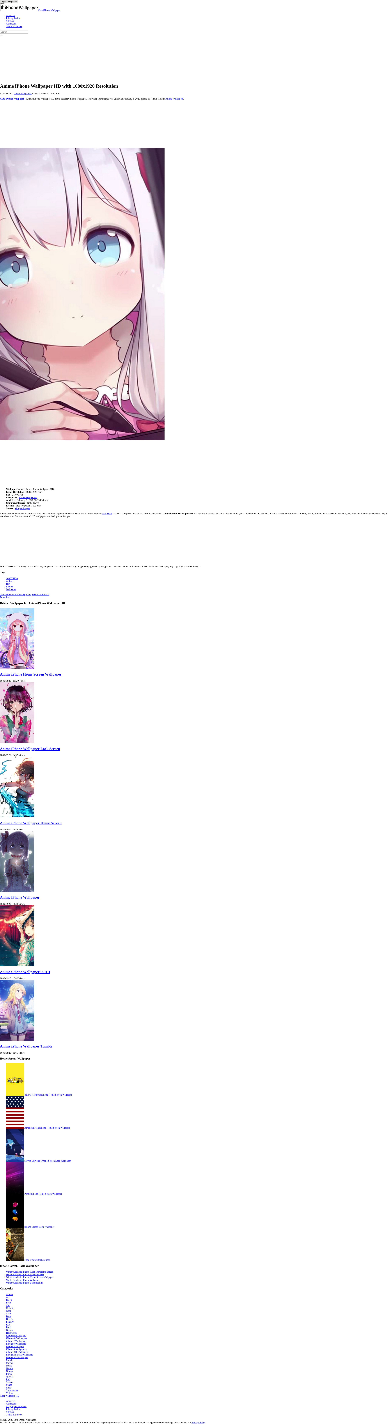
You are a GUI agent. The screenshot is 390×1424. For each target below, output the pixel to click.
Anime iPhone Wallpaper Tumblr (26, 1046)
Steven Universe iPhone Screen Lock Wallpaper (47, 1161)
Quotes (9, 1376)
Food (8, 1327)
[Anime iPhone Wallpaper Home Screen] (17, 816)
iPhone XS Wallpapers (17, 1357)
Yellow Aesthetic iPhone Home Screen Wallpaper (48, 1094)
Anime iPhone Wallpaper (20, 897)
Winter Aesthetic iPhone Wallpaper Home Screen (29, 1271)
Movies (9, 1363)
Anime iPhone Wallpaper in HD (25, 972)
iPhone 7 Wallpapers (16, 1341)
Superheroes (12, 1390)
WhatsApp (21, 594)
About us (10, 15)
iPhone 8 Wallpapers (16, 1343)
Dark (8, 1316)
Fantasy (10, 1322)
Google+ (31, 594)
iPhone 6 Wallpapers (16, 1335)
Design (9, 1319)
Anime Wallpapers (23, 93)
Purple (9, 1374)
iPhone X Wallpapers (16, 1349)
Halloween (11, 1332)
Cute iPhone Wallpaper (49, 10)
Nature (9, 1368)
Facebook (11, 594)
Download (5, 597)
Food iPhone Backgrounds (37, 1260)
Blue (8, 1302)
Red (8, 1379)
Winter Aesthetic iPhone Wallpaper (23, 1280)
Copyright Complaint (16, 1406)
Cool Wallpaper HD (9, 1395)
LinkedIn (39, 594)
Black (9, 1300)
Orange (9, 1371)
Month (9, 1360)
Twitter (3, 594)
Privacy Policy (13, 18)
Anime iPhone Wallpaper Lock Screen (30, 749)
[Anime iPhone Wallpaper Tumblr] (17, 1040)
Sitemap (10, 21)
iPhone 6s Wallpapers (16, 1338)
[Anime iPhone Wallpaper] (17, 891)
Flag (8, 1324)
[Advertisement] (91, 58)
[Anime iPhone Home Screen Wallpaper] (17, 668)
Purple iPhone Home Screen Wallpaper (43, 1194)
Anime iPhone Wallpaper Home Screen (31, 823)
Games (9, 1330)
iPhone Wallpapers (15, 1346)
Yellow (9, 1393)
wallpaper (107, 513)
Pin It (46, 594)
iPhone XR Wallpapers (17, 1352)
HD (8, 584)
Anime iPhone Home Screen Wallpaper (31, 674)
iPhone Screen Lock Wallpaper (39, 1227)
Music (9, 1365)
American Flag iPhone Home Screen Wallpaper (47, 1127)
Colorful (10, 1308)
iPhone (9, 586)
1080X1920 (12, 578)
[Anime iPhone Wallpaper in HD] (17, 965)
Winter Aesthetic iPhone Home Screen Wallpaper (29, 1277)
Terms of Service (14, 26)
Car (8, 1305)
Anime (9, 581)
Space (9, 1385)
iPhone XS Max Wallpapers (19, 1354)
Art (7, 1297)
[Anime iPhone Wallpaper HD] (195, 294)
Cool (8, 1311)
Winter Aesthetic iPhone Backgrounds (24, 1282)
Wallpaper (11, 589)
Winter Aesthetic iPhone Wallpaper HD (25, 1274)
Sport (8, 1387)
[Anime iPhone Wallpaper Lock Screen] (17, 742)
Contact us (11, 23)
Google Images (22, 508)
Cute (8, 1313)
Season (9, 1382)
